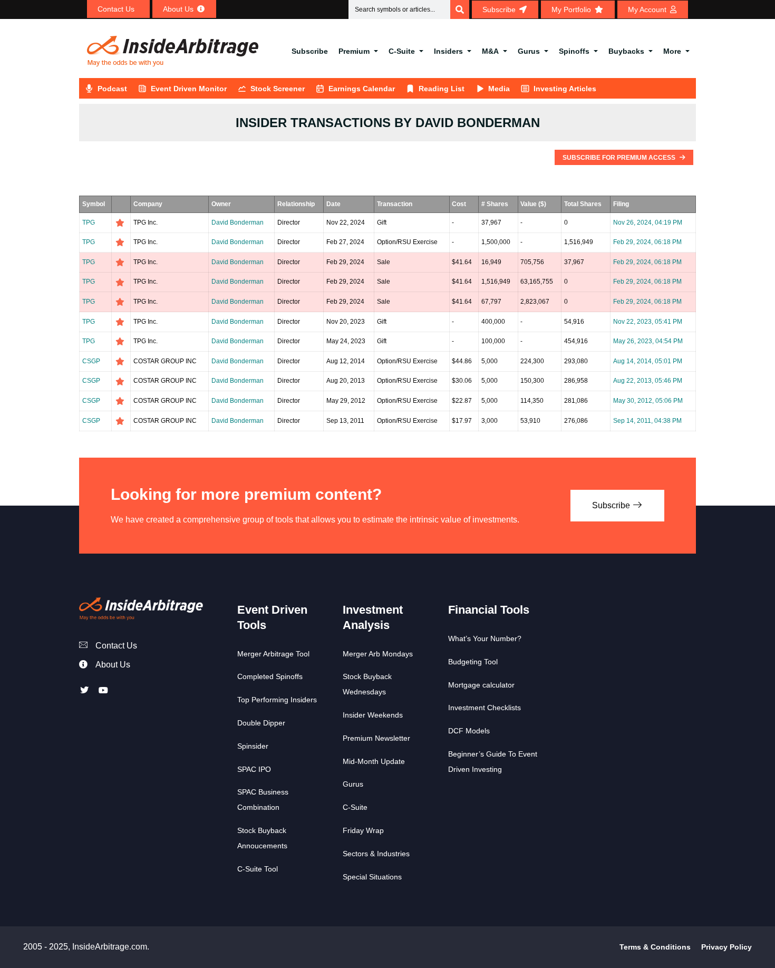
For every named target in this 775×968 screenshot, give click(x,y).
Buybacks (626, 51)
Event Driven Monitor (189, 88)
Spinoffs (574, 51)
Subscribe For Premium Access (620, 157)
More (672, 51)
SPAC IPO (254, 769)
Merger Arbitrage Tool (273, 654)
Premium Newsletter (376, 738)
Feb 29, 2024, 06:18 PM (647, 242)
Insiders (448, 51)
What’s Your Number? (484, 638)
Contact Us (116, 645)
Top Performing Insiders (277, 699)
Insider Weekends (373, 715)
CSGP (91, 361)
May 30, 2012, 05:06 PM (648, 400)
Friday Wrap (363, 830)
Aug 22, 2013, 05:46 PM (647, 380)
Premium (354, 51)
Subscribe (310, 51)
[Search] (459, 9)
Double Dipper (261, 723)
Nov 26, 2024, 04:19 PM (647, 222)
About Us (112, 664)
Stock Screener (277, 88)
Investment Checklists (484, 707)
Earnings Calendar (361, 88)
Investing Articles (565, 88)
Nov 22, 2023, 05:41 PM (647, 321)
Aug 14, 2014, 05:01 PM (647, 361)
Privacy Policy (726, 947)
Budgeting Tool (473, 661)
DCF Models (469, 731)
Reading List (441, 88)
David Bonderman (237, 222)
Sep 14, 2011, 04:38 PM (647, 420)
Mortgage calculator (481, 685)
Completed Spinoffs (270, 676)
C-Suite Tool (257, 869)
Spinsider (252, 746)
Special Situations (372, 877)
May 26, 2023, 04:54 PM (648, 341)
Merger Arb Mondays (378, 654)
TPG (88, 222)
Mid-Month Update (374, 761)
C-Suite (402, 51)
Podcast (112, 88)
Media (499, 88)
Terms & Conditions (655, 947)
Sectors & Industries (376, 853)
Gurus (529, 51)
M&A (490, 51)
